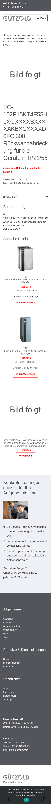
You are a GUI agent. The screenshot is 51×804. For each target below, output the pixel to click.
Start (9, 35)
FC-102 (35, 35)
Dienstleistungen (11, 663)
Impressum (8, 692)
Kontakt (7, 622)
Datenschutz (9, 696)
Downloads (9, 666)
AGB (5, 688)
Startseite (8, 619)
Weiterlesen (25, 455)
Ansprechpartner (11, 626)
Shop (6, 659)
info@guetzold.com (16, 3)
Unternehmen (10, 630)
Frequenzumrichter (21, 35)
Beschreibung (10, 197)
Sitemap (7, 699)
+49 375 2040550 (15, 7)
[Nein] (47, 795)
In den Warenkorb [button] (25, 302)
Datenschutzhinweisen (25, 795)
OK (26, 800)
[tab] (25, 197)
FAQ (5, 633)
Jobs (5, 637)
